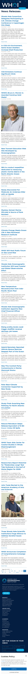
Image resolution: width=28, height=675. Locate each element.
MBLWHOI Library (6, 605)
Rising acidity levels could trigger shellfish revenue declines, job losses (12, 329)
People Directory (6, 632)
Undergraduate (6, 623)
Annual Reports (6, 635)
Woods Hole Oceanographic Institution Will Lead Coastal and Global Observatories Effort (13, 267)
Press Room (12, 1)
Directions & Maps (6, 609)
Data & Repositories (7, 604)
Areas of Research (6, 599)
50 (9, 572)
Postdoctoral (5, 621)
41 (5, 572)
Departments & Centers (8, 600)
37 (19, 571)
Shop (3, 1)
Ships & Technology (7, 603)
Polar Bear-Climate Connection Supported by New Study (12, 387)
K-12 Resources (6, 625)
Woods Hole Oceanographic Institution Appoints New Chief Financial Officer (13, 309)
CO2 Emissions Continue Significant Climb (11, 73)
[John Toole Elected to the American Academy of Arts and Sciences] (12, 505)
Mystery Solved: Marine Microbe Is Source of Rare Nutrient (12, 212)
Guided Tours (5, 613)
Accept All (14, 669)
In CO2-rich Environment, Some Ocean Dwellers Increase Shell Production (12, 48)
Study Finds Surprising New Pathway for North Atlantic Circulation (12, 405)
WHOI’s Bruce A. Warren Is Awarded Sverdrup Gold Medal (12, 95)
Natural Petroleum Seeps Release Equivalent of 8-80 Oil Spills (12, 426)
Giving (3, 636)
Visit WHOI (5, 612)
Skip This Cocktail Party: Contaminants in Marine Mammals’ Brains (11, 368)
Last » (17, 572)
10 (9, 571)
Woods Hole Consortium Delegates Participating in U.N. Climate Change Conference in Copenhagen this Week (12, 20)
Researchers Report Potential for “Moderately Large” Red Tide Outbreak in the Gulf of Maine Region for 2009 (13, 466)
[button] (26, 656)
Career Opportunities (7, 631)
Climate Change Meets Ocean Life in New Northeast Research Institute (13, 232)
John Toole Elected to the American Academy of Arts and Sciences (12, 487)
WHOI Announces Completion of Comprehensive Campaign (13, 553)
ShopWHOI (5, 615)
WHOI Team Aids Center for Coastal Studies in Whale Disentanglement (12, 445)
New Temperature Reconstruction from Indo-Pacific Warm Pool (12, 288)
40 (2, 572)
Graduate (4, 620)
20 (12, 571)
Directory (18, 1)
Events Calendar (6, 611)
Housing (4, 633)
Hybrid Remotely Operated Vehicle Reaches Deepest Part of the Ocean (12, 349)
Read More (4, 41)
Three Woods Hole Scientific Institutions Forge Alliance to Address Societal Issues (13, 533)
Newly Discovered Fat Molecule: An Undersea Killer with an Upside (13, 192)
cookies (3, 661)
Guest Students (6, 624)
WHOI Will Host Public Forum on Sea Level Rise (13, 252)
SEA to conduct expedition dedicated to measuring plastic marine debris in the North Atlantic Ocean (13, 170)
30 (14, 571)
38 (22, 571)
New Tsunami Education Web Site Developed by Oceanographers (13, 151)
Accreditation (5, 627)
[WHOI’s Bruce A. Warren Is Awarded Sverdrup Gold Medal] (12, 115)
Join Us (7, 1)
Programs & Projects (7, 601)
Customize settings (14, 672)
